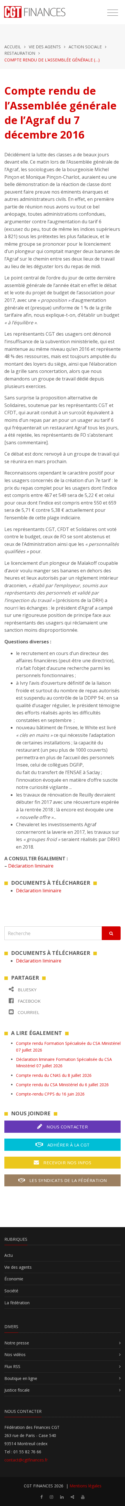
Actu (8, 1255)
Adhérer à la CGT (68, 1145)
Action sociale (85, 46)
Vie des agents (45, 46)
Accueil (12, 46)
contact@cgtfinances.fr (26, 1460)
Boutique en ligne (20, 1378)
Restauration (19, 53)
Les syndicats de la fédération (67, 1180)
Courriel (28, 1012)
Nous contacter (66, 1127)
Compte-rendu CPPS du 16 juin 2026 (50, 1094)
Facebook (29, 1001)
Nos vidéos (15, 1354)
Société (11, 1290)
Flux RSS (12, 1366)
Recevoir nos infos (67, 1162)
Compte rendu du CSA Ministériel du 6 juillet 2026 (62, 1084)
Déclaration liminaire (30, 866)
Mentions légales (85, 1486)
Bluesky (27, 989)
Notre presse (16, 1343)
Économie (13, 1279)
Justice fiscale (17, 1390)
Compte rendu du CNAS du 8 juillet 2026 (54, 1075)
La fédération (17, 1302)
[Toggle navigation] (112, 13)
